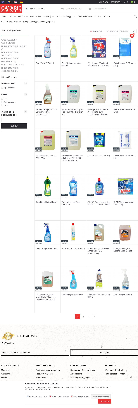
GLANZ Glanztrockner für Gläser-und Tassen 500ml (99, 203)
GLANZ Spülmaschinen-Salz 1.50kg (123, 203)
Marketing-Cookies (81, 396)
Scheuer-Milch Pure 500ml (73, 248)
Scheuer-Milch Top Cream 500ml (99, 296)
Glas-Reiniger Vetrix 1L (123, 295)
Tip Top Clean (9, 87)
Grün (6, 105)
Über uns (5, 370)
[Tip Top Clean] (38, 57)
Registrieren (116, 2)
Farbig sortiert (9, 102)
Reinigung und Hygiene (31, 21)
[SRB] (15, 2)
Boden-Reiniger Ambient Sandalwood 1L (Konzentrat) (46, 112)
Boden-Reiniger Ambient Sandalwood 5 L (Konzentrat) (98, 250)
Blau (6, 98)
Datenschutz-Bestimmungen (82, 370)
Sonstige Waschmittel (12, 65)
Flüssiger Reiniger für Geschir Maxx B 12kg (122, 249)
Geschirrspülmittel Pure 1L (47, 202)
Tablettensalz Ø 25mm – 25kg (124, 64)
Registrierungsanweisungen (48, 370)
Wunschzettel (42, 377)
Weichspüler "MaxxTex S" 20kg (124, 110)
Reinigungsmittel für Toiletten (10, 53)
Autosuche (97, 31)
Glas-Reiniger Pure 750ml (47, 248)
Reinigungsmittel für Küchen (13, 47)
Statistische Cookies (60, 396)
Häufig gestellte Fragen (115, 373)
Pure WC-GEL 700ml (45, 63)
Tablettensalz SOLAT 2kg (99, 155)
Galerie (4, 377)
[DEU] (21, 2)
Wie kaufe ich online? (114, 370)
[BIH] (9, 2)
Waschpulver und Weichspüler (9, 41)
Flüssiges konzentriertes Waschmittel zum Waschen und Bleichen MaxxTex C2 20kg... (98, 113)
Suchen (14, 126)
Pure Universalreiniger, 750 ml (71, 64)
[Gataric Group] (11, 8)
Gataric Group (6, 21)
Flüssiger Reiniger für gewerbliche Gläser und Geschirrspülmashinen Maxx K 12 (46, 298)
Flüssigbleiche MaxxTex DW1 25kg (46, 156)
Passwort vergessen (45, 373)
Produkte (17, 21)
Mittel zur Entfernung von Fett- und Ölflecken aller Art (73, 112)
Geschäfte (5, 373)
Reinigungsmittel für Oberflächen (10, 60)
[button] (134, 16)
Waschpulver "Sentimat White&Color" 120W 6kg (98, 64)
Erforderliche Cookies (38, 396)
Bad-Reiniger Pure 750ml (73, 295)
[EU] (3, 2)
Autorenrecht (76, 373)
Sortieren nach (112, 31)
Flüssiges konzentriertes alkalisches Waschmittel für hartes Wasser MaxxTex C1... (72, 159)
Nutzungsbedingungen (80, 377)
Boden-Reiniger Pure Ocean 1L (71, 203)
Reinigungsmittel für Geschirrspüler (10, 69)
